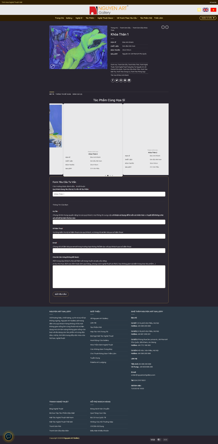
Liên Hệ (93, 323)
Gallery (69, 18)
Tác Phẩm (90, 18)
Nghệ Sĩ (79, 18)
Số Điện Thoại (58, 228)
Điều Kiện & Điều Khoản (99, 431)
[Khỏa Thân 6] (82, 127)
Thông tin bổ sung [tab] (63, 94)
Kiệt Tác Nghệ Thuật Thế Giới (61, 422)
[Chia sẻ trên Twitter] (117, 80)
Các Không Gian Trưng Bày (101, 349)
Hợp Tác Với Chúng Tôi (99, 332)
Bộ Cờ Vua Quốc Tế (98, 417)
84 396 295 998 (145, 364)
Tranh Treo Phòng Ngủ (138, 72)
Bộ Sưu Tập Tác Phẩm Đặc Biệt (62, 413)
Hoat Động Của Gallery (99, 340)
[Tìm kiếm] (199, 10)
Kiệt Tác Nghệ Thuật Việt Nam (61, 417)
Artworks (213, 2)
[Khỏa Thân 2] (142, 126)
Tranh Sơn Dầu (125, 28)
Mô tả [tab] (51, 94)
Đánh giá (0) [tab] (77, 94)
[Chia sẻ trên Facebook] (113, 80)
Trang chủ (114, 28)
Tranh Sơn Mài (55, 426)
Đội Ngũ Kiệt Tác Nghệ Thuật (101, 336)
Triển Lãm (158, 18)
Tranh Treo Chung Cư (123, 72)
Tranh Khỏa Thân (133, 64)
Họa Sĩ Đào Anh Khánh (121, 75)
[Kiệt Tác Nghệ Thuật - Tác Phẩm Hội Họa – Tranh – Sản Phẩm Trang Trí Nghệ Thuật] (109, 10)
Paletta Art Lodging (98, 362)
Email (55, 243)
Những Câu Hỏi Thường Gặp (101, 422)
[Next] (167, 139)
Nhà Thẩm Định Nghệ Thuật (101, 345)
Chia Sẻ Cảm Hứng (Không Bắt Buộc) (66, 257)
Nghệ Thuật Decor (105, 18)
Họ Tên (56, 211)
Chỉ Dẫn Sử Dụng (97, 426)
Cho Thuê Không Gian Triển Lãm (103, 353)
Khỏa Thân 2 (141, 152)
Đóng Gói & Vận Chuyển (99, 409)
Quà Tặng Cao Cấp (98, 413)
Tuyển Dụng (95, 358)
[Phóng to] (52, 66)
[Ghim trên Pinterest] (125, 80)
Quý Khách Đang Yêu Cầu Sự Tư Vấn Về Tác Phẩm (71, 189)
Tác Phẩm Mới (146, 18)
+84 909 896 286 (146, 367)
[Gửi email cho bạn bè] (121, 80)
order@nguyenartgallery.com (143, 375)
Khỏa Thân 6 (82, 154)
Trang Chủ (59, 18)
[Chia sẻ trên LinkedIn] (129, 80)
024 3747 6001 (140, 380)
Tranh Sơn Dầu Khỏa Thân (131, 69)
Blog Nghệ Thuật (56, 409)
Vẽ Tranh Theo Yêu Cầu (127, 18)
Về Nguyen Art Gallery (99, 318)
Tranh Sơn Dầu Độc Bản (59, 431)
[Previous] (50, 139)
